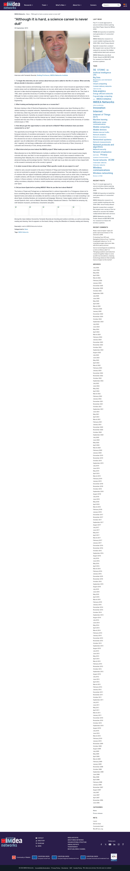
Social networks (100, 160)
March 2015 (96, 599)
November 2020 (98, 429)
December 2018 (98, 484)
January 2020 (97, 453)
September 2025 (98, 293)
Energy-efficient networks (103, 94)
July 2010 (96, 731)
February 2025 (97, 309)
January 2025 (97, 311)
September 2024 (98, 321)
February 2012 (97, 687)
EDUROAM (41, 843)
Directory (41, 840)
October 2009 (97, 746)
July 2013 (96, 651)
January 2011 (97, 715)
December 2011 (98, 692)
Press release (97, 813)
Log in (95, 821)
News (28, 14)
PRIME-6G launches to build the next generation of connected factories (103, 34)
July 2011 (96, 702)
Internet (97, 111)
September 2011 (98, 700)
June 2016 (96, 561)
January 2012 (97, 689)
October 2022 (97, 378)
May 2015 (96, 594)
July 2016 (96, 558)
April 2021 (96, 417)
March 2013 (96, 661)
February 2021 (97, 422)
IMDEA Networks (23, 232)
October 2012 (97, 669)
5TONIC (101, 70)
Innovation (99, 108)
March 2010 (96, 736)
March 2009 (96, 759)
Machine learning (100, 120)
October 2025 (97, 291)
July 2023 (96, 355)
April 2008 (96, 779)
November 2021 (98, 404)
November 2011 (98, 694)
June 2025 (96, 298)
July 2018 (96, 496)
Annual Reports (73, 844)
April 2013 (96, 658)
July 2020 (96, 437)
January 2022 (97, 399)
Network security (99, 149)
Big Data (96, 77)
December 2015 (98, 576)
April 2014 (96, 628)
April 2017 (96, 535)
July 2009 (96, 751)
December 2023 (98, 342)
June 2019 (96, 468)
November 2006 (98, 800)
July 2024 (96, 324)
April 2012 (96, 682)
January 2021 (97, 424)
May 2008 (96, 777)
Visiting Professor (43, 75)
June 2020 (96, 440)
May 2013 (96, 656)
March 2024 (96, 334)
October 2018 (97, 489)
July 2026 (96, 267)
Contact (41, 838)
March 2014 (96, 630)
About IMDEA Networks (76, 840)
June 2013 (96, 653)
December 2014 (98, 607)
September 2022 (98, 381)
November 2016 (98, 548)
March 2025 (96, 306)
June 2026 (96, 270)
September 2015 (98, 584)
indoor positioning (98, 105)
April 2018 (96, 504)
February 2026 (97, 280)
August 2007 (97, 790)
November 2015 (98, 579)
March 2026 (96, 278)
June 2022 (96, 386)
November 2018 (98, 486)
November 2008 (98, 767)
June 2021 (96, 411)
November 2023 (98, 345)
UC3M (111, 160)
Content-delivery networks (102, 86)
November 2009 (98, 743)
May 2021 (96, 414)
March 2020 (96, 448)
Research (28, 5)
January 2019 (97, 481)
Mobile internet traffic (101, 132)
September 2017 (98, 522)
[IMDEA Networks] (12, 5)
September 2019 (98, 463)
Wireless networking (103, 173)
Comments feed (98, 826)
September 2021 (98, 409)
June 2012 (96, 679)
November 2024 (98, 316)
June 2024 (96, 327)
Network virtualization (102, 152)
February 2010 (97, 738)
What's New (61, 5)
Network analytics (99, 135)
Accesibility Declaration (42, 868)
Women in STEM (97, 176)
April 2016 (96, 566)
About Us (77, 5)
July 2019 (96, 466)
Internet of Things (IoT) (101, 115)
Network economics (99, 137)
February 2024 (97, 337)
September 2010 (98, 725)
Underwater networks (99, 162)
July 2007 (96, 792)
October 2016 (97, 550)
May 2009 (96, 754)
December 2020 (98, 427)
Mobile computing (101, 127)
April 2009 (96, 756)
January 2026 (97, 283)
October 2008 (97, 769)
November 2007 (98, 787)
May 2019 (96, 471)
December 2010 (98, 718)
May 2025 (96, 301)
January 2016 (97, 574)
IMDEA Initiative (103, 99)
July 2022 (96, 383)
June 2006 (96, 803)
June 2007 (96, 795)
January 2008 (97, 785)
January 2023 (97, 370)
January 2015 (97, 604)
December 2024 (98, 314)
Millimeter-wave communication (99, 123)
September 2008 (98, 772)
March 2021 (96, 419)
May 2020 (96, 442)
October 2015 (97, 581)
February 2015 (97, 602)
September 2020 (98, 435)
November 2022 (98, 375)
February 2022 (97, 396)
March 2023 (96, 365)
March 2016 (96, 568)
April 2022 (96, 391)
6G (107, 70)
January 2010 (97, 741)
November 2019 (98, 458)
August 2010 (97, 728)
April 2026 (96, 275)
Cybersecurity (97, 88)
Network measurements (102, 142)
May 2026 (96, 273)
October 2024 (97, 319)
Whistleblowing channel (76, 849)
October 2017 (97, 520)
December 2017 (98, 514)
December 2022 (98, 373)
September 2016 (98, 553)
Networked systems (102, 139)
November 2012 (98, 666)
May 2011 (96, 707)
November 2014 (98, 610)
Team (45, 5)
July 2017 (96, 527)
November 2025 (98, 288)
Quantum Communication (100, 157)
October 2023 (97, 347)
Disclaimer (64, 868)
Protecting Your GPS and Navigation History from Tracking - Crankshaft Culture (104, 239)
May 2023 (96, 360)
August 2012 (97, 674)
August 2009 (97, 749)
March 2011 (96, 712)
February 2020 (97, 450)
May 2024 (96, 329)
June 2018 (96, 499)
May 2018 (96, 502)
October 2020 (97, 432)
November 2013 (98, 640)
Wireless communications (101, 168)
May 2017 (96, 532)
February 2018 (97, 509)
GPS (94, 99)
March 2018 (96, 507)
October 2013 (97, 643)
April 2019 (96, 473)
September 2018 (98, 491)
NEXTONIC (96, 155)
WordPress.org (98, 829)
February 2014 (97, 633)
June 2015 (96, 592)
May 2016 (96, 563)
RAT (71, 868)
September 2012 (98, 671)
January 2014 (97, 635)
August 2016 (97, 556)
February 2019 (97, 478)
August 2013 (97, 648)
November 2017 (98, 517)
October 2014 (97, 612)
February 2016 (97, 571)
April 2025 (96, 303)
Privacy (103, 155)
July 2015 (96, 589)
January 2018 (97, 512)
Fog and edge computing (102, 96)
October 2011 (97, 697)
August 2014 (97, 617)
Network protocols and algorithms (103, 146)
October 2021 (97, 406)
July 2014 (96, 620)
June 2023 (96, 357)
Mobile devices (100, 130)
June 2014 (96, 622)
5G (94, 69)
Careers (93, 5)
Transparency (73, 847)
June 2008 (96, 774)
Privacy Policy (55, 868)
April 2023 (96, 363)
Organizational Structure (77, 842)
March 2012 (96, 684)
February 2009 (97, 761)
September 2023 (98, 350)
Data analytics (99, 91)
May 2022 (96, 388)
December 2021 (98, 401)
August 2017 (97, 525)
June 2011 (96, 705)
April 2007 (96, 797)
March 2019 (96, 476)
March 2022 (96, 393)
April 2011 (96, 710)
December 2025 (98, 285)
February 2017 (97, 540)
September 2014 (98, 615)
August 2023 (97, 352)
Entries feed (97, 824)
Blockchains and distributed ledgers (102, 80)
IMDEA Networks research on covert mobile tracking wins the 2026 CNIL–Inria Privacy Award (103, 41)
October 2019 (97, 460)
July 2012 (96, 676)
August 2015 (97, 586)
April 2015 (96, 597)
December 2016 (98, 545)
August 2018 (97, 494)
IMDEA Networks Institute (59, 75)
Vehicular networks (99, 165)
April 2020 (96, 445)
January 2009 (97, 764)
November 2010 (98, 720)
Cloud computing (100, 84)
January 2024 (97, 339)
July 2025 (96, 296)
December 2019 (98, 455)
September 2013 (98, 646)
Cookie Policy (77, 868)
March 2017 (96, 538)
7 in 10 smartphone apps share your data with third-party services (103, 243)
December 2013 (98, 638)
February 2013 (97, 664)
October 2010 (97, 723)
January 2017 (97, 543)
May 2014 (96, 625)
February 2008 (97, 782)
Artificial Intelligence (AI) (102, 74)
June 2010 (96, 733)
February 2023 (97, 368)
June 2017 (96, 530)
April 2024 (96, 332)
